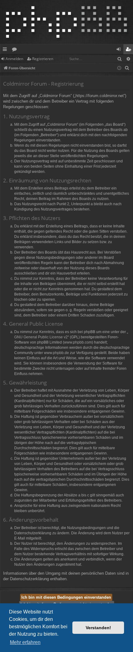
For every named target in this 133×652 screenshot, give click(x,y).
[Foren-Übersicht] (66, 22)
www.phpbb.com (78, 342)
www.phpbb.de (56, 353)
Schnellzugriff (6, 50)
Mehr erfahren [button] (25, 642)
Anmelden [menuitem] (119, 50)
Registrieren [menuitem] (129, 50)
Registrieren (42, 58)
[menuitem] (127, 68)
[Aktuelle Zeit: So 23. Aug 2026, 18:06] (119, 68)
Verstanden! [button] (98, 627)
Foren (15, 50)
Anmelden (14, 58)
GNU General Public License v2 (41, 337)
